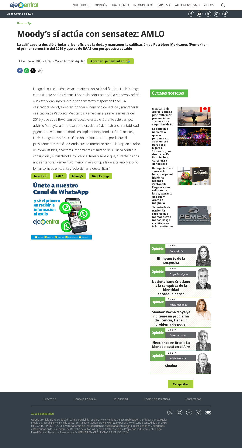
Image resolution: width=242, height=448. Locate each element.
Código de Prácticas (157, 399)
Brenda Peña (177, 251)
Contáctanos (193, 399)
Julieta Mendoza (178, 304)
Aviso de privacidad (42, 413)
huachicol (40, 176)
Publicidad (121, 399)
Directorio (49, 399)
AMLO (60, 176)
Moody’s (77, 176)
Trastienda (120, 5)
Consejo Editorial (85, 399)
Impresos (164, 5)
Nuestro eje (82, 5)
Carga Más (180, 384)
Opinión (101, 5)
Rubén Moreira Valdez (178, 360)
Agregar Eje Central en (107, 61)
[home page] (24, 5)
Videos (208, 5)
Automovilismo (187, 5)
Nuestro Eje (24, 23)
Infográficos (143, 5)
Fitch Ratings (100, 176)
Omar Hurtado (178, 335)
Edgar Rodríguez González (179, 275)
